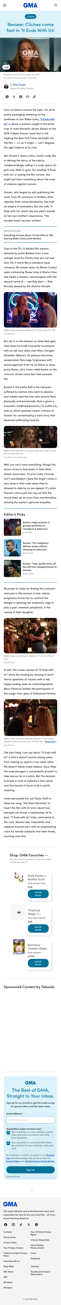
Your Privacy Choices (13, 1247)
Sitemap (35, 1266)
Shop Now (38, 894)
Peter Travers (19, 84)
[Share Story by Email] (27, 96)
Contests (8, 1231)
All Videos (8, 1282)
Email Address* (14, 1113)
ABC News (8, 1271)
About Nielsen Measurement (37, 1246)
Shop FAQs (9, 1266)
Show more (50, 741)
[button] (4, 5)
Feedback (35, 1258)
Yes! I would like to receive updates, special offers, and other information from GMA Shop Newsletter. (31, 1134)
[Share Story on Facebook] (7, 96)
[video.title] (30, 55)
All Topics (8, 1287)
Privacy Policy (13, 1161)
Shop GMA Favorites (27, 854)
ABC (6, 1276)
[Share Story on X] (13, 96)
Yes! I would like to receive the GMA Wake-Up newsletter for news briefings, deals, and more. (32, 1145)
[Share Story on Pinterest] (20, 96)
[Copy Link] (34, 96)
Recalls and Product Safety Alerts (40, 1273)
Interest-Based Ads (40, 1239)
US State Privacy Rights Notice (39, 1161)
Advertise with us (12, 1260)
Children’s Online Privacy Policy (15, 1254)
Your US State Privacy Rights (40, 1233)
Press (33, 1253)
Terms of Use (10, 1237)
